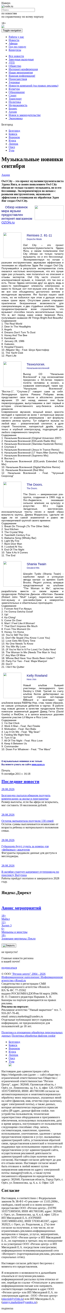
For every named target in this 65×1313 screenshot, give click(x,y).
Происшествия (18, 79)
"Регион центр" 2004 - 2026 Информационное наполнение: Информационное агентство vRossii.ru (32, 977)
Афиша (13, 43)
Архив (13, 111)
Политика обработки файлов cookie (33, 1035)
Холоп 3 (6, 924)
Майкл (5, 917)
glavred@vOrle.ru (12, 1298)
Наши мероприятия (21, 72)
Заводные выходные (21, 59)
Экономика (16, 118)
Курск (12, 140)
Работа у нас (16, 36)
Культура (14, 88)
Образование (17, 92)
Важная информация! (22, 75)
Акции (5, 174)
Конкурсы (15, 49)
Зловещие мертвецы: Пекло (18, 937)
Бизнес (13, 108)
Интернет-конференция (23, 69)
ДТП (12, 62)
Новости (14, 40)
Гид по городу (17, 46)
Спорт (12, 95)
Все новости (16, 56)
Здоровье (14, 82)
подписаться (9, 967)
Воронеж (14, 137)
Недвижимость (18, 105)
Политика (15, 102)
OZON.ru (8, 222)
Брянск (13, 134)
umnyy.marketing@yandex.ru (19, 1302)
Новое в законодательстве (25, 115)
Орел (12, 147)
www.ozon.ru (38, 764)
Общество (15, 65)
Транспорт (15, 98)
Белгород (14, 130)
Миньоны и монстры (14, 930)
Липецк (13, 143)
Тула (11, 150)
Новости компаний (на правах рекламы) (33, 85)
